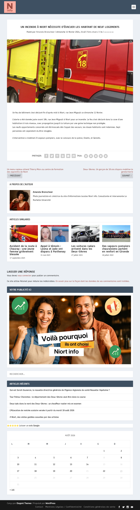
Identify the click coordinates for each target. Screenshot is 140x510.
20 (71, 471)
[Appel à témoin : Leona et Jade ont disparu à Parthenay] (55, 233)
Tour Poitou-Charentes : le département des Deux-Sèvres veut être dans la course (48, 397)
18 (35, 471)
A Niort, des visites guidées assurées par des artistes (34, 417)
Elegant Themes (24, 503)
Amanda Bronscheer (45, 32)
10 (18, 464)
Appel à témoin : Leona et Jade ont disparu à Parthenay (53, 248)
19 (54, 471)
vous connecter (24, 275)
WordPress (50, 503)
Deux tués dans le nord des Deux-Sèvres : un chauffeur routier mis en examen (45, 404)
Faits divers (92, 32)
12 (54, 464)
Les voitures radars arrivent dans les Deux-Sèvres (83, 248)
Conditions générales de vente (99, 507)
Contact (39, 507)
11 (35, 464)
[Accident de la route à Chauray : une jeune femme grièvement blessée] (24, 233)
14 (87, 464)
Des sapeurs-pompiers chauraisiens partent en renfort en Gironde (116, 248)
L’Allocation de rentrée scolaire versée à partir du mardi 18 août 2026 (42, 410)
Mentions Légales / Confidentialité (63, 507)
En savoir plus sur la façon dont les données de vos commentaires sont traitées (92, 281)
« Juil (12, 490)
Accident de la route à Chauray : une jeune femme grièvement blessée (23, 250)
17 (18, 471)
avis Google (34, 425)
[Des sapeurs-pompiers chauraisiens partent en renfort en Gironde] (116, 233)
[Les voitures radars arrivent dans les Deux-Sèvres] (85, 233)
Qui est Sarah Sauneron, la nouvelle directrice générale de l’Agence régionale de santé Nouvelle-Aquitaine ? (60, 390)
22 (104, 471)
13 (71, 464)
